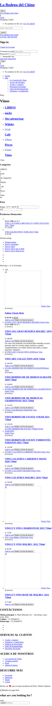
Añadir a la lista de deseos (23, 320)
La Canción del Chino (18, 80)
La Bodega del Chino (17, 5)
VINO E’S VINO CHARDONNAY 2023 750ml (28, 528)
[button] (26, 15)
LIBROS (10, 107)
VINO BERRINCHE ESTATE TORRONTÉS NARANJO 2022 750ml (28, 441)
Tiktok (7, 680)
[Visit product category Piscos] (8, 140)
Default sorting (10, 242)
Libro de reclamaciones (14, 646)
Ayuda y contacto (11, 640)
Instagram (8, 678)
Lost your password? (8, 59)
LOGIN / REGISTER (8, 37)
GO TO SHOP (29, 24)
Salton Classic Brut (14, 313)
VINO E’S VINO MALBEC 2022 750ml (25, 544)
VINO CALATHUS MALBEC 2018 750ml (26, 477)
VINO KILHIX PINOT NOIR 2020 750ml (21, 232)
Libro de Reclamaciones (19, 89)
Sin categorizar (14, 118)
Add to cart (9, 320)
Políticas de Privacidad (13, 644)
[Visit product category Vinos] (8, 150)
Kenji (7, 663)
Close (2, 17)
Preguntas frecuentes (13, 649)
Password (3, 54)
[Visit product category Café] (7, 129)
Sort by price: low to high (14, 249)
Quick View (45, 306)
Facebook (8, 675)
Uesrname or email (7, 51)
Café (8, 134)
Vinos (8, 154)
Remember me (8, 57)
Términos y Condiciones (19, 91)
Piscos (8, 144)
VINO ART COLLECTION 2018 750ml (25, 359)
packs (8, 113)
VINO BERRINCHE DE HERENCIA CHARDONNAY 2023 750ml (24, 399)
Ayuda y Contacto (17, 85)
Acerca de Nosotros (17, 82)
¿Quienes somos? (11, 661)
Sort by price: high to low (14, 251)
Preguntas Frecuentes (18, 87)
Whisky (9, 124)
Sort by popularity (12, 244)
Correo (7, 682)
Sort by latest (10, 247)
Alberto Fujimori (11, 665)
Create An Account (7, 47)
